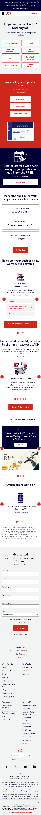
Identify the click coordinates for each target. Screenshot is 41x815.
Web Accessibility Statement (20, 778)
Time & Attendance (30, 50)
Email (4, 579)
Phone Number (7, 587)
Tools (4, 716)
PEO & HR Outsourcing (11, 50)
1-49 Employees (20, 99)
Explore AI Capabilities (20, 407)
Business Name (7, 595)
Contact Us (20, 647)
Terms (11, 774)
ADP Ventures (27, 737)
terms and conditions (23, 176)
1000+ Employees (20, 113)
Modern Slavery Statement (19, 776)
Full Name (5, 571)
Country (4, 611)
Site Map (19, 774)
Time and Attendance (9, 671)
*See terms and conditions (20, 8)
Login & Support (11, 43)
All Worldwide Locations (20, 760)
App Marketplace (8, 693)
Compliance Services (30, 65)
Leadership (26, 723)
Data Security (27, 726)
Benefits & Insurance (30, 58)
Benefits (5, 677)
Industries (26, 671)
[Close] (38, 802)
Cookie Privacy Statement (26, 809)
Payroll (30, 43)
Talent (10, 58)
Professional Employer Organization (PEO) (17, 307)
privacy (18, 634)
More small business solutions (21, 323)
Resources (6, 702)
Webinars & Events (8, 720)
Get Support (20, 654)
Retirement (13, 319)
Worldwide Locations (29, 705)
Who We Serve (28, 664)
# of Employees (7, 603)
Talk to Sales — (20, 651)
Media (24, 743)
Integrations (6, 690)
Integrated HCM (11, 65)
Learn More (20, 444)
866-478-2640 (20, 564)
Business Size (27, 667)
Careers (25, 709)
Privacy (27, 774)
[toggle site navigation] (3, 14)
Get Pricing (30, 5)
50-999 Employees (20, 106)
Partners (25, 674)
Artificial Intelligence (29, 733)
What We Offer (8, 664)
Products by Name (8, 696)
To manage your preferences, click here (20, 812)
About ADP (26, 702)
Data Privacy (27, 730)
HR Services (6, 681)
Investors (25, 740)
